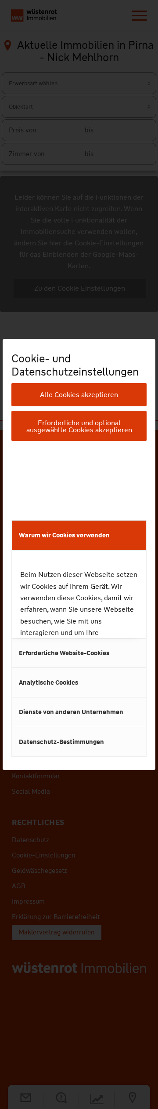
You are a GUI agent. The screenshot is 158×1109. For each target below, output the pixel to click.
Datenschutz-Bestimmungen (61, 742)
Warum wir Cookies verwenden (64, 535)
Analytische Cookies (48, 682)
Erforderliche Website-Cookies (64, 653)
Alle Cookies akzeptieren (79, 394)
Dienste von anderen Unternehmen (71, 712)
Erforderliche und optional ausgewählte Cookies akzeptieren (79, 426)
